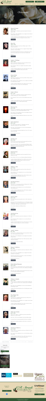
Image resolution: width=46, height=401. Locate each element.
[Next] (32, 342)
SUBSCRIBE (39, 394)
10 (25, 341)
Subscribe (5, 351)
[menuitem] (16, 4)
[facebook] (7, 394)
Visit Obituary (13, 39)
